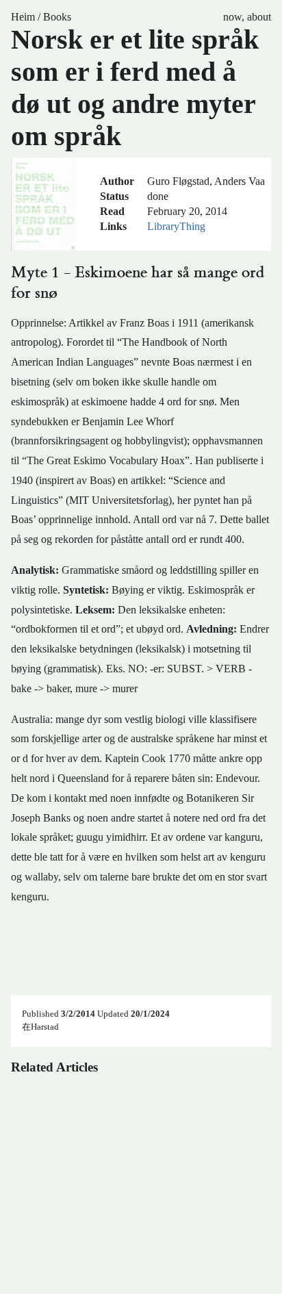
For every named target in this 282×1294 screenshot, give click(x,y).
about (259, 17)
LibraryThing (176, 226)
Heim (23, 17)
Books (57, 17)
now (232, 17)
